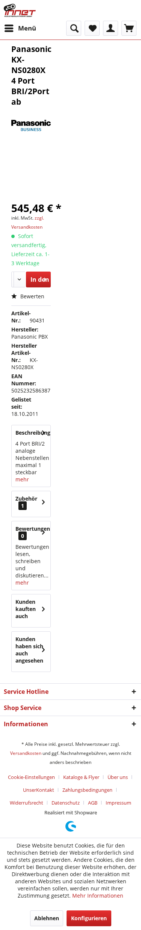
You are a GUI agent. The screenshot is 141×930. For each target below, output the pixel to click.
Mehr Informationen (97, 895)
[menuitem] (20, 28)
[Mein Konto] (110, 28)
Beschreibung (32, 432)
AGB (92, 802)
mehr (22, 479)
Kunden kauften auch (25, 609)
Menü (27, 28)
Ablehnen (46, 918)
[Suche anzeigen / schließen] (73, 28)
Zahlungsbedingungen (87, 789)
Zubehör (26, 502)
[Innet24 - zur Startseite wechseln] (20, 10)
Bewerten (31, 296)
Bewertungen (32, 528)
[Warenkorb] (128, 28)
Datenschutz (66, 802)
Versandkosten (25, 753)
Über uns (118, 777)
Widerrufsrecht (26, 802)
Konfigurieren (89, 918)
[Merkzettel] (92, 28)
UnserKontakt (38, 789)
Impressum (118, 802)
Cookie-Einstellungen (31, 777)
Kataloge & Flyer (81, 777)
